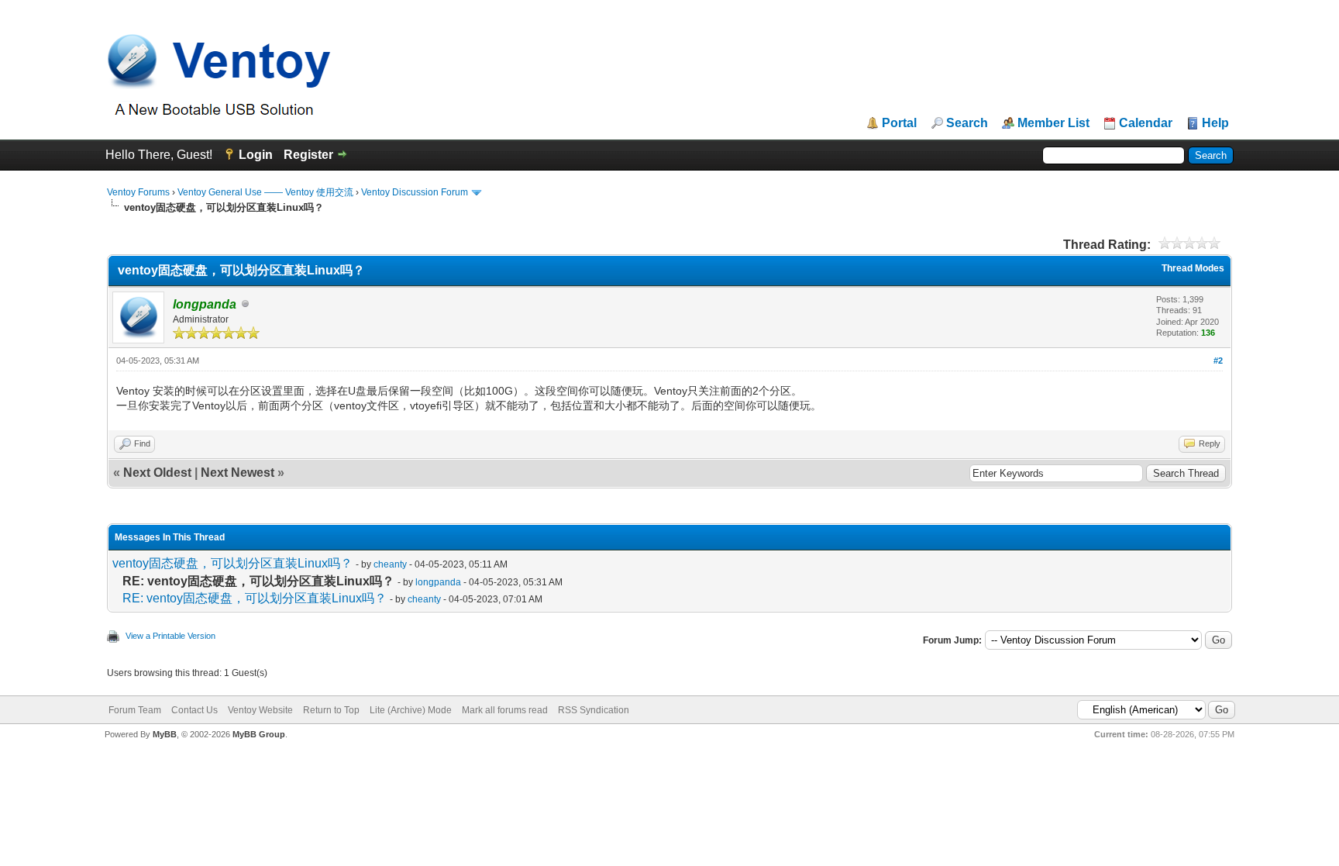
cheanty (390, 564)
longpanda (438, 582)
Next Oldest (157, 472)
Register (308, 154)
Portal (899, 123)
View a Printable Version (170, 635)
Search (967, 123)
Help (1215, 123)
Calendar (1145, 123)
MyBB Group (258, 734)
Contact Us (194, 710)
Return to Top (331, 710)
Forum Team (134, 710)
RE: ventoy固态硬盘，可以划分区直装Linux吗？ (254, 598)
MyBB (165, 734)
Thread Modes (1193, 268)
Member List (1053, 123)
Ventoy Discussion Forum (414, 192)
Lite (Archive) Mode (411, 710)
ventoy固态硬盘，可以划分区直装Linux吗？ (232, 563)
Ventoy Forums (138, 192)
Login (256, 154)
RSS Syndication (593, 710)
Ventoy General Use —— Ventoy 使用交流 (265, 192)
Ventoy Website (260, 710)
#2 (1218, 360)
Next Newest (237, 472)
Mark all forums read (505, 710)
